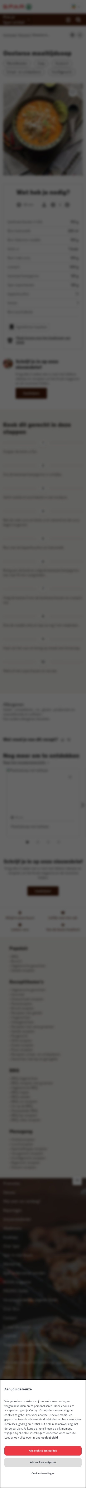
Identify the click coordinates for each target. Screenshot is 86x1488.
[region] (43, 1433)
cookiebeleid (49, 1437)
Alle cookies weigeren (43, 1462)
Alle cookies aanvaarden (43, 1450)
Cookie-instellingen (43, 1473)
